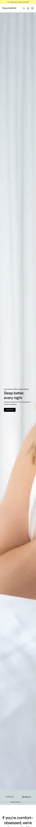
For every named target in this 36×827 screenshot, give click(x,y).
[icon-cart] (28, 8)
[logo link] (10, 796)
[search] (24, 8)
